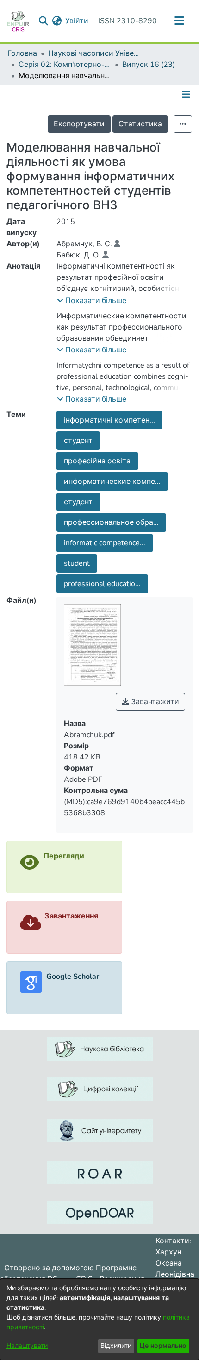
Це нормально (163, 1345)
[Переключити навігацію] (179, 21)
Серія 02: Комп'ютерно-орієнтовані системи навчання (65, 64)
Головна (22, 53)
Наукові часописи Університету (94, 53)
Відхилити (115, 1345)
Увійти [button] (77, 21)
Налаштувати (27, 1345)
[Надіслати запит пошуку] (43, 20)
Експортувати (79, 124)
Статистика (140, 124)
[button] (91, 301)
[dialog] (99, 1319)
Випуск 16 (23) (148, 64)
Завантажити (154, 702)
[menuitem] (56, 20)
